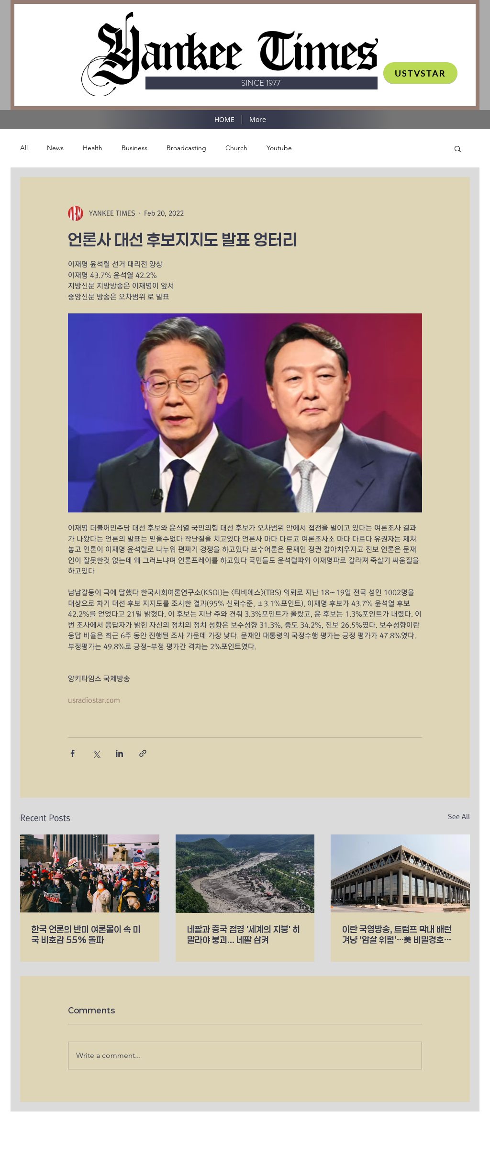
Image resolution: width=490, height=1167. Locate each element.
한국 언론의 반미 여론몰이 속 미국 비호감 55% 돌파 (86, 934)
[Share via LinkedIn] (119, 753)
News (55, 148)
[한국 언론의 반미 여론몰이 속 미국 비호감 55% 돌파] (89, 873)
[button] (457, 148)
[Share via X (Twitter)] (95, 753)
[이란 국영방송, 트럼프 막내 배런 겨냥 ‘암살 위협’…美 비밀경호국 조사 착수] (400, 873)
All (24, 148)
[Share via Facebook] (72, 753)
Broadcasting (186, 148)
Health (92, 148)
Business (134, 148)
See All (459, 817)
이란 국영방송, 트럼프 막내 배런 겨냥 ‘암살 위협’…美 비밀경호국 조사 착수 (397, 934)
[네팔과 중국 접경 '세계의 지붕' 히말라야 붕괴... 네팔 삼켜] (245, 873)
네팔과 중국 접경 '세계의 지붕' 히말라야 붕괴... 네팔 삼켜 (243, 934)
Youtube (279, 148)
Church (236, 148)
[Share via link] (142, 753)
